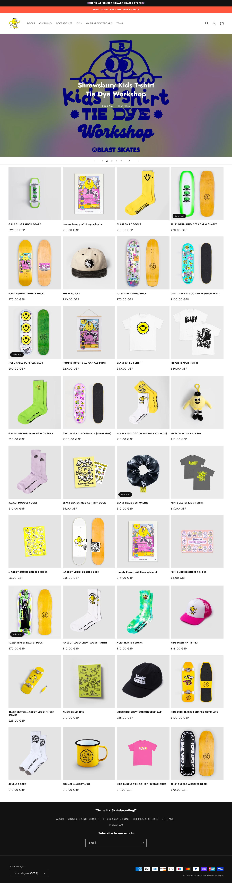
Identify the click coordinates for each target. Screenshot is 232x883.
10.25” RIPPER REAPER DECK (25, 642)
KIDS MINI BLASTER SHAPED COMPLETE (194, 712)
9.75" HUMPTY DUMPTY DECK (26, 293)
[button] (207, 23)
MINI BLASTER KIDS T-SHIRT (187, 503)
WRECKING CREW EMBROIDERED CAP (139, 712)
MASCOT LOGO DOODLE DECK (81, 572)
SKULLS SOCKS (17, 784)
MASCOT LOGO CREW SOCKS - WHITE (85, 642)
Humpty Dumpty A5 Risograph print (83, 224)
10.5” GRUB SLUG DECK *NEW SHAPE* (194, 224)
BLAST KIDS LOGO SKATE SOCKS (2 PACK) (142, 433)
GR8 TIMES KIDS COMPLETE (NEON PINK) (87, 433)
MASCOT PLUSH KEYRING (186, 433)
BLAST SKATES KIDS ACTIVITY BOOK (84, 503)
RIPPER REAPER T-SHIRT (184, 363)
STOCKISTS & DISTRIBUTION (84, 819)
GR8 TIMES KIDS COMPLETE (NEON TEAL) (195, 293)
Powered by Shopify (215, 875)
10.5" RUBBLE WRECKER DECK (189, 784)
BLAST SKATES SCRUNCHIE (132, 503)
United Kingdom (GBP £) (26, 873)
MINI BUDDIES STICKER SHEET (189, 572)
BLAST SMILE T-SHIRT (129, 363)
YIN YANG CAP (71, 293)
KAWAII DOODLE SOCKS (22, 503)
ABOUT (60, 819)
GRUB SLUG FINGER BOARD (24, 224)
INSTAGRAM (116, 825)
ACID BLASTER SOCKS (130, 642)
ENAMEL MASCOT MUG (76, 784)
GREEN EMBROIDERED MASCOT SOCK (30, 433)
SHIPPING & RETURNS (145, 819)
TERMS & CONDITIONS (116, 819)
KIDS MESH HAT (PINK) (184, 642)
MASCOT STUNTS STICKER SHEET (27, 572)
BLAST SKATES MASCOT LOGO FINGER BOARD (31, 713)
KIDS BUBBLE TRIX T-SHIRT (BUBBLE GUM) (141, 784)
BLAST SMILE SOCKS (129, 224)
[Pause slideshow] (137, 160)
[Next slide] (129, 160)
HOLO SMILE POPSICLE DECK (25, 363)
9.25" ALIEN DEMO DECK (132, 293)
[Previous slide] (94, 160)
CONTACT (167, 819)
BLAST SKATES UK (199, 875)
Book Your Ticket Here (116, 106)
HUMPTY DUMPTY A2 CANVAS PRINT (84, 363)
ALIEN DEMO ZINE (73, 712)
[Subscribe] (142, 843)
